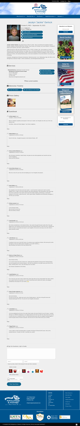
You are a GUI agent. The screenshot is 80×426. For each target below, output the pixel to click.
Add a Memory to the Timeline (30, 34)
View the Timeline (14, 89)
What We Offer (68, 395)
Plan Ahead (67, 397)
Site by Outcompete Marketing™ (38, 424)
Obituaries (67, 403)
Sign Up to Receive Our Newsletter (66, 118)
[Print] (23, 41)
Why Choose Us (68, 392)
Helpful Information (69, 399)
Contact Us (67, 401)
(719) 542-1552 (30, 400)
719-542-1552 (12, 75)
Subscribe (65, 31)
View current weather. (32, 81)
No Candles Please (14, 374)
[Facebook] (76, 424)
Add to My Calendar (46, 70)
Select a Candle (12, 367)
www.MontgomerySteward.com (37, 58)
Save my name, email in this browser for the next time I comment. (22, 364)
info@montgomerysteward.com (33, 402)
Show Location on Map (47, 73)
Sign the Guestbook (28, 37)
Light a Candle (27, 31)
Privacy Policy (68, 406)
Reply (8, 128)
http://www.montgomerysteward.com (17, 76)
